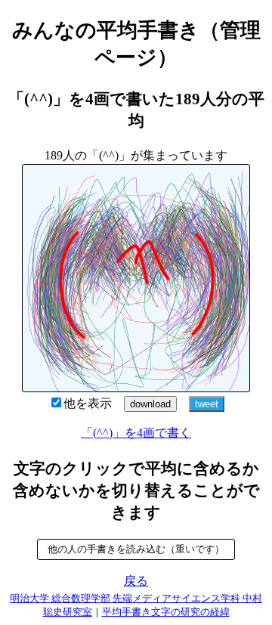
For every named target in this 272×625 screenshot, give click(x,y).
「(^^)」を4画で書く (136, 432)
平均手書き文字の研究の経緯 (166, 611)
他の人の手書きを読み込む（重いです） (136, 549)
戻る (136, 580)
